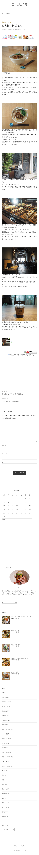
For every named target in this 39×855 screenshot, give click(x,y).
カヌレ (4, 770)
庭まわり (4, 784)
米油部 (4, 812)
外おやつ (4, 724)
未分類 (4, 816)
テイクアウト (5, 738)
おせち (4, 692)
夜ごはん (4, 701)
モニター (4, 803)
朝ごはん (4, 711)
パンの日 (4, 734)
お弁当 (4, 697)
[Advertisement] (20, 42)
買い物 (4, 747)
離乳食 (4, 780)
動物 (3, 798)
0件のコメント (22, 29)
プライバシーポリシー (20, 846)
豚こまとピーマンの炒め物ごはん (12, 394)
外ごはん (4, 720)
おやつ (4, 715)
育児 (3, 775)
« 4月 (3, 519)
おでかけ (4, 743)
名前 (4, 445)
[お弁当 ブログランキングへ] (31, 352)
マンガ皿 (4, 807)
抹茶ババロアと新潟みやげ (10, 401)
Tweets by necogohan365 (9, 603)
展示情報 (4, 793)
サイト (4, 462)
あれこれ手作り (6, 757)
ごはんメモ (19, 4)
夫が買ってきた (6, 729)
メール (4, 453)
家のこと (4, 789)
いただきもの (5, 752)
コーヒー (10, 22)
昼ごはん (4, 22)
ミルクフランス (6, 766)
